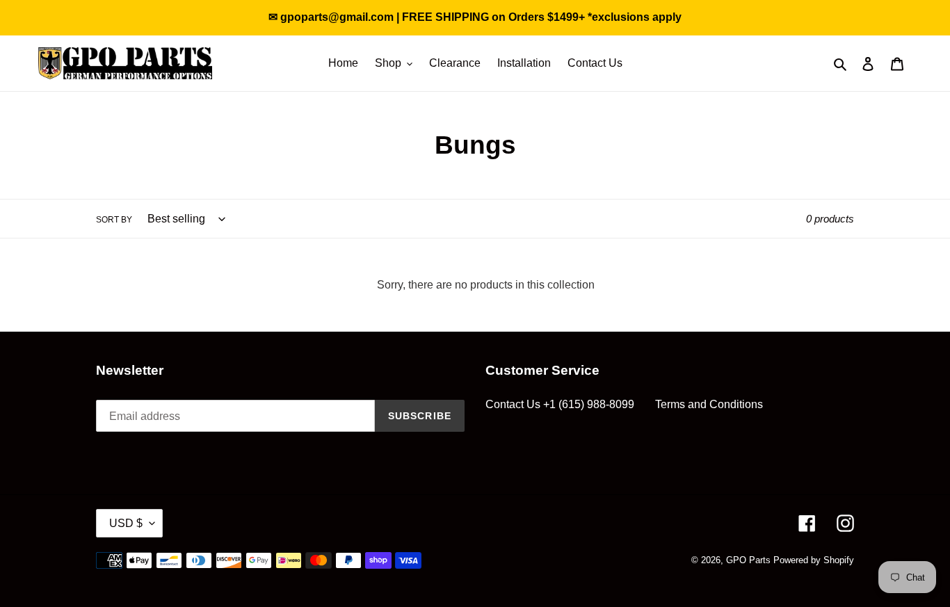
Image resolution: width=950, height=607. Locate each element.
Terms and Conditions (709, 404)
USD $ (126, 523)
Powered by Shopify (813, 560)
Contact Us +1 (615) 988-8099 (559, 404)
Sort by (114, 220)
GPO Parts (748, 560)
